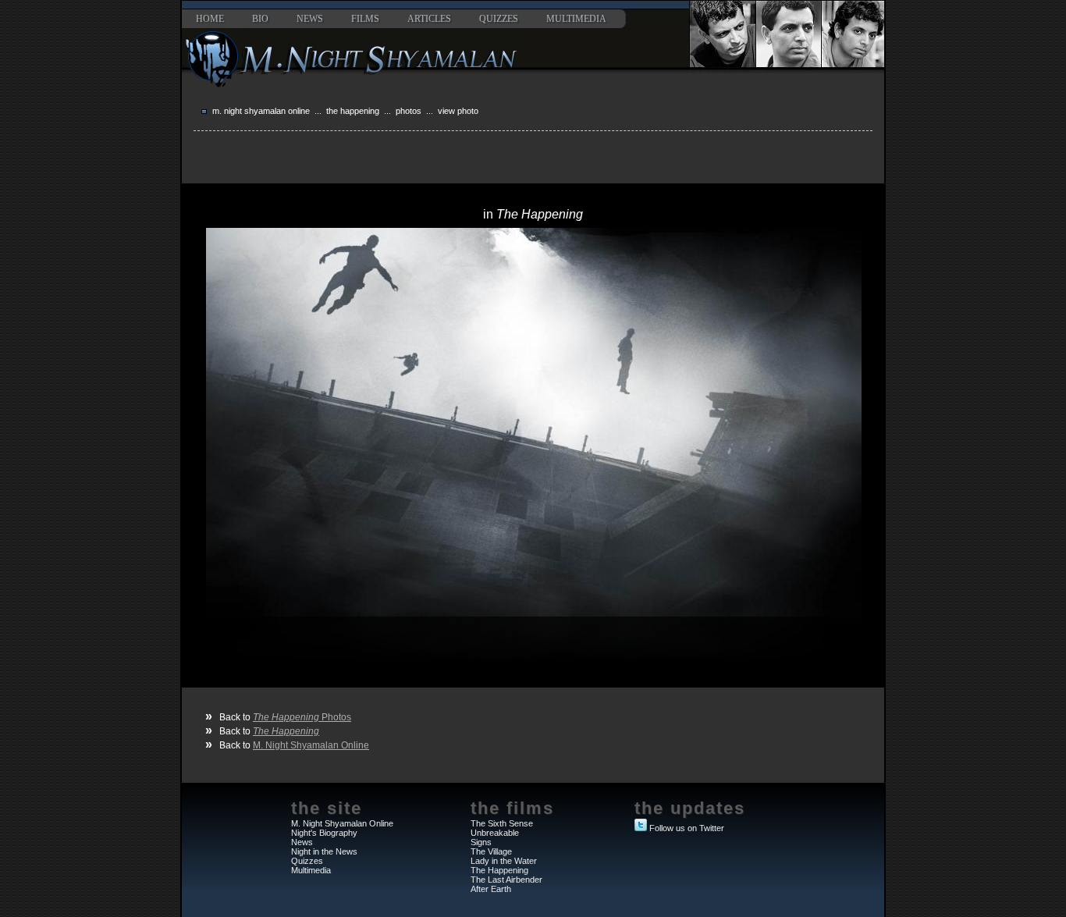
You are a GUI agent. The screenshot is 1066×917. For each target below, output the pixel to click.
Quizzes (498, 18)
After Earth (491, 889)
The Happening (352, 111)
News (310, 18)
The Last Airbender (506, 879)
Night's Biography (324, 832)
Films (365, 18)
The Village (491, 851)
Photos (408, 111)
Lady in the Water (504, 860)
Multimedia (576, 18)
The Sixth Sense (502, 823)
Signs (481, 842)
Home (210, 18)
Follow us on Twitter (686, 828)
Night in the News (324, 851)
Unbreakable (495, 832)
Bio (260, 18)
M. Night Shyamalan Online (261, 111)
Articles (429, 18)
